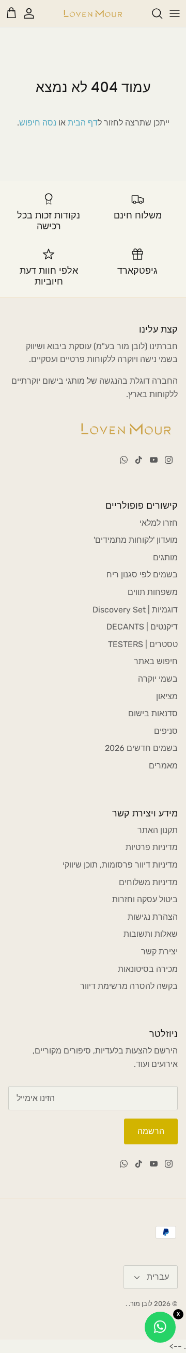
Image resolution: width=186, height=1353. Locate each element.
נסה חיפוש (37, 123)
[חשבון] (34, 13)
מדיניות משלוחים (148, 882)
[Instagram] (169, 460)
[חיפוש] (152, 13)
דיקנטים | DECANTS (142, 627)
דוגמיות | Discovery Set (135, 610)
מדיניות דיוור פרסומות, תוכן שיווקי (120, 865)
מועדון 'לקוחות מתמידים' (136, 540)
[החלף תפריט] (174, 13)
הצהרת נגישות (153, 917)
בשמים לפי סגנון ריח (142, 574)
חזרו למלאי (159, 523)
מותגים (165, 557)
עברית (158, 1277)
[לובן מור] (93, 13)
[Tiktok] (139, 460)
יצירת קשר (159, 951)
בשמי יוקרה (158, 679)
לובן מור (141, 1304)
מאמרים (163, 765)
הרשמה (150, 1131)
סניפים (166, 731)
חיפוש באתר (156, 661)
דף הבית (83, 123)
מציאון (167, 696)
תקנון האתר (157, 830)
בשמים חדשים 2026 (141, 748)
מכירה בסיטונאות (148, 969)
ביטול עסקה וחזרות (145, 899)
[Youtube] (154, 460)
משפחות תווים (153, 592)
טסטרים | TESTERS (143, 644)
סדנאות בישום (153, 713)
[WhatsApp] (124, 460)
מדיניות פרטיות (152, 847)
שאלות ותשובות (150, 934)
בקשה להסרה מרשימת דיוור (129, 986)
